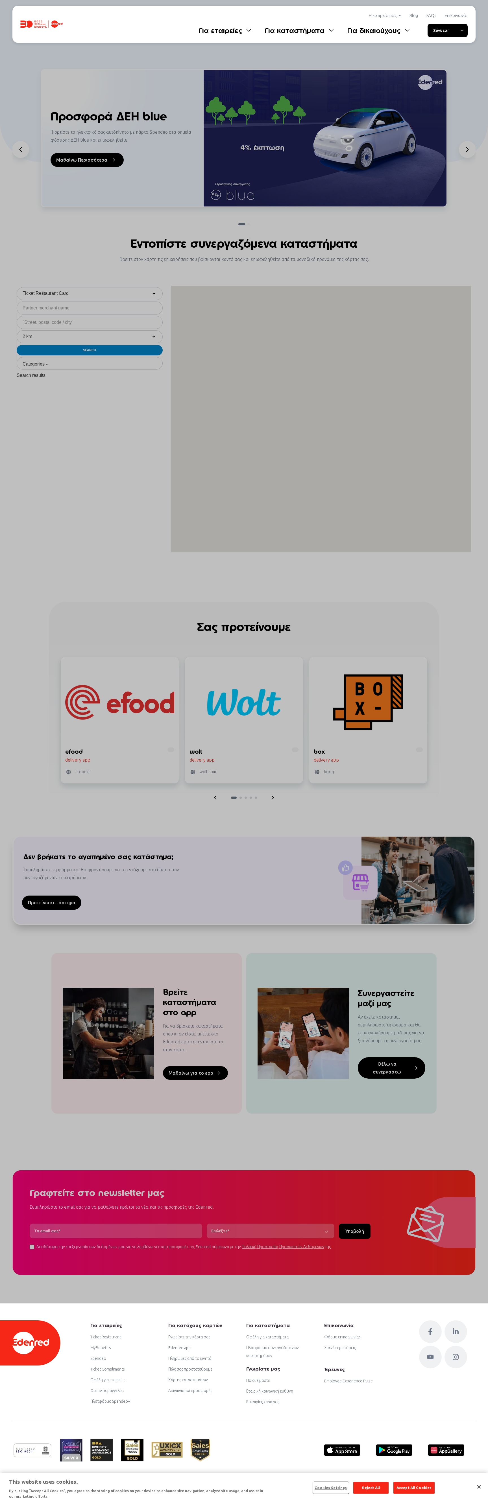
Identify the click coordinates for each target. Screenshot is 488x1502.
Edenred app (179, 1347)
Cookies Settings (331, 1488)
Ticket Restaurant (105, 1337)
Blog (413, 15)
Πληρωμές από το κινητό (190, 1358)
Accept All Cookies (414, 1488)
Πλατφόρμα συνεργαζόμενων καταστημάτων (272, 1351)
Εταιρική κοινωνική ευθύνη (269, 1391)
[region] (244, 1487)
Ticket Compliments (107, 1369)
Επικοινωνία (456, 15)
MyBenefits (100, 1347)
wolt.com (208, 771)
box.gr (329, 771)
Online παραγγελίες (107, 1390)
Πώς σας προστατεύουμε (190, 1369)
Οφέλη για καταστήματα (267, 1337)
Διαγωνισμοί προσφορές (190, 1390)
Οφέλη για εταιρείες (107, 1380)
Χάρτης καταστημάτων (188, 1380)
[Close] (479, 1487)
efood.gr (83, 771)
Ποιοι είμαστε (258, 1380)
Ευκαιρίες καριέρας (262, 1402)
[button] (20, 149)
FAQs (431, 15)
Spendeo (98, 1358)
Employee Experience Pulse (348, 1381)
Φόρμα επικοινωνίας (342, 1337)
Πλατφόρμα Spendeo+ (110, 1401)
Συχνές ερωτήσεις (340, 1347)
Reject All (371, 1488)
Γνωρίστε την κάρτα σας (189, 1337)
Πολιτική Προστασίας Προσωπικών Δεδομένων (283, 1246)
